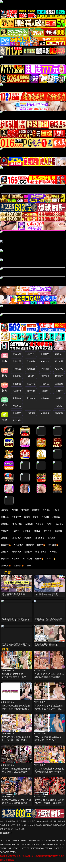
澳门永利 (46, 510)
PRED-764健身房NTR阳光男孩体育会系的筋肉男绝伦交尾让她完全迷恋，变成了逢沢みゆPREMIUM (16, 805)
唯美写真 (45, 398)
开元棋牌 (25, 510)
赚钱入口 (31, 565)
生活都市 (17, 413)
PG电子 (56, 510)
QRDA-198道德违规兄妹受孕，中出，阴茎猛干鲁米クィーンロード (16, 771)
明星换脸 (31, 390)
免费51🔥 (41, 544)
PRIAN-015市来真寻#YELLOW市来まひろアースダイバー (16, 677)
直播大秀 (15, 558)
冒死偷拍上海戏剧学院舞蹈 (48, 619)
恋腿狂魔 (59, 383)
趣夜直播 (47, 531)
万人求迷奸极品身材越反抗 (16, 644)
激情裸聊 (30, 544)
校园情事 (31, 413)
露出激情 (31, 398)
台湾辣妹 (17, 368)
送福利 (27, 517)
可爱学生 (45, 383)
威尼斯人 (5, 510)
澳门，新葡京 (40, 551)
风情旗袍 (17, 390)
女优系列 (31, 383)
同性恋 (59, 405)
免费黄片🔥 (19, 565)
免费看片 (53, 551)
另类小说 (17, 420)
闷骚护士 (59, 390)
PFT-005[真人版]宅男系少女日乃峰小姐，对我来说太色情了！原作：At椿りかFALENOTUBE (16, 742)
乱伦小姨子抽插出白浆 (46, 644)
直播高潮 (29, 524)
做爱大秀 (5, 558)
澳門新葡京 (40, 538)
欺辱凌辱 (17, 376)
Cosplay (45, 361)
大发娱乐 (28, 538)
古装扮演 (17, 383)
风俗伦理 (59, 413)
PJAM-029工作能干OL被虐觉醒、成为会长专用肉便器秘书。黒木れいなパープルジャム (16, 710)
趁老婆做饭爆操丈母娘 (13, 594)
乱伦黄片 (26, 531)
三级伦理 (17, 361)
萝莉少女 (59, 354)
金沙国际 (28, 551)
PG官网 (15, 510)
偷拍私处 (37, 531)
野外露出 (59, 376)
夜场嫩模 (58, 531)
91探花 (31, 376)
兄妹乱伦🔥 (6, 565)
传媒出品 (17, 405)
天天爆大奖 (16, 551)
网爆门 (59, 398)
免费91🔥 (39, 558)
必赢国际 (56, 517)
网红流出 (45, 376)
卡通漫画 (17, 398)
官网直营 (36, 510)
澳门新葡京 (16, 538)
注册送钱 (5, 517)
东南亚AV (59, 368)
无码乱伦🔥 (53, 544)
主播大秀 (5, 531)
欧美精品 (45, 354)
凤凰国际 (5, 524)
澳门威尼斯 (27, 558)
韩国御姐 (31, 368)
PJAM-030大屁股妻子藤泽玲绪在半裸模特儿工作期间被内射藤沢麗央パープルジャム (49, 678)
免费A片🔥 (51, 558)
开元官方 (5, 551)
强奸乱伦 (31, 354)
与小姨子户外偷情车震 (46, 594)
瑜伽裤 (45, 390)
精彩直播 (39, 524)
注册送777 (16, 517)
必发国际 (5, 538)
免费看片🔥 (6, 544)
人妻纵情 (45, 413)
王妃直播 (15, 531)
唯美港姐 (45, 368)
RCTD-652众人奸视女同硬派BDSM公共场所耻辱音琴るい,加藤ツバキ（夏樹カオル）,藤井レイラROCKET (49, 805)
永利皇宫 (51, 538)
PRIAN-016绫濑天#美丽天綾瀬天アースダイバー (48, 739)
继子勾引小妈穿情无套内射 (16, 619)
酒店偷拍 (59, 524)
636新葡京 (18, 544)
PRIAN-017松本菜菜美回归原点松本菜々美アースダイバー (49, 708)
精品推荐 (17, 354)
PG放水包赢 (17, 524)
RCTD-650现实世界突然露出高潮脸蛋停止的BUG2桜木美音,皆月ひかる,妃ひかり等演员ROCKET (49, 773)
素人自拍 (59, 361)
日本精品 (31, 361)
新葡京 (35, 517)
